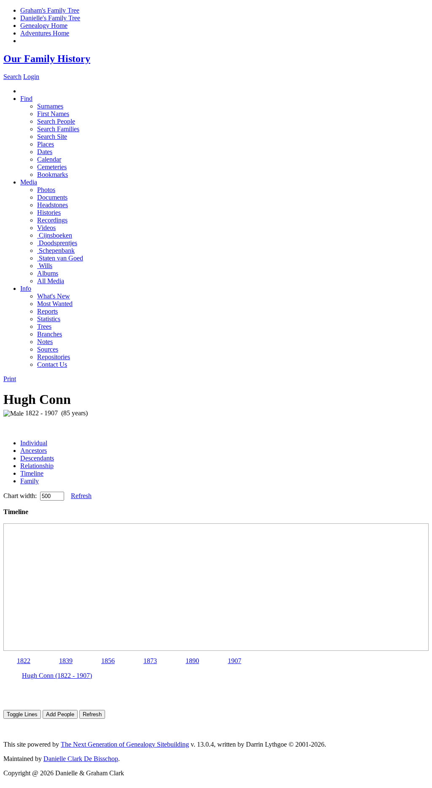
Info (25, 288)
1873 (150, 660)
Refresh (81, 495)
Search (12, 76)
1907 (234, 660)
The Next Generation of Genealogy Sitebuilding (125, 744)
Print (9, 378)
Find (26, 98)
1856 (108, 660)
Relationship (37, 465)
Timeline (31, 473)
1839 (66, 660)
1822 (23, 660)
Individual (33, 443)
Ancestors (33, 450)
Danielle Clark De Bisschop (80, 758)
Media (28, 182)
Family (29, 481)
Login (31, 76)
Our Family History (46, 58)
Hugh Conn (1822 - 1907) (57, 675)
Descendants (37, 458)
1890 (192, 660)
